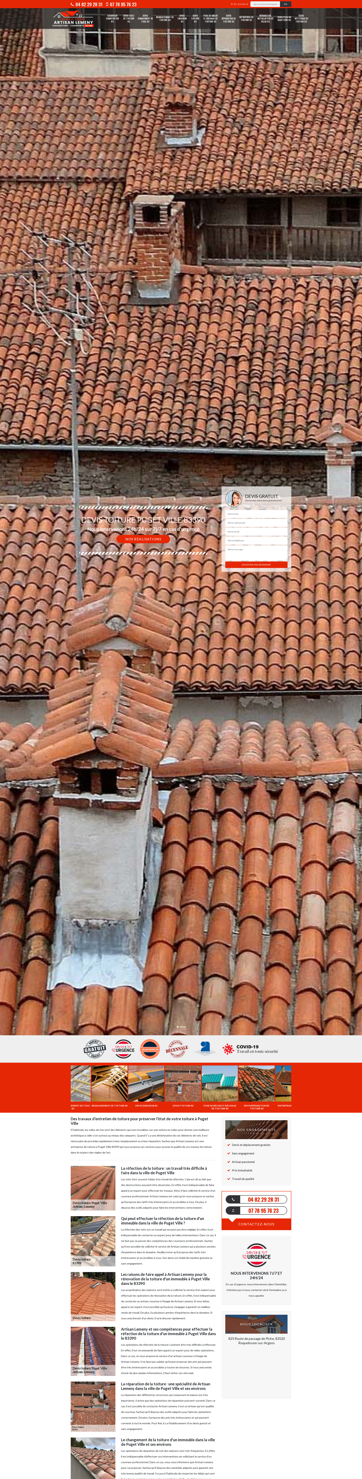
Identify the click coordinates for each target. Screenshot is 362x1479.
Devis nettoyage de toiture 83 (301, 18)
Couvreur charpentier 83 (112, 18)
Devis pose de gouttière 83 (284, 18)
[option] (181, 591)
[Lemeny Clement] (73, 18)
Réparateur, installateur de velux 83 (265, 18)
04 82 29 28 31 (88, 4)
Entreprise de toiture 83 (246, 18)
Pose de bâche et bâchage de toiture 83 (210, 18)
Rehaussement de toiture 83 (165, 18)
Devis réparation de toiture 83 (229, 18)
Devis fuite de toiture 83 (128, 18)
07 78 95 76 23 (123, 4)
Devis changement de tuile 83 (145, 18)
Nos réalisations (143, 539)
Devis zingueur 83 (182, 18)
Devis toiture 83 (195, 18)
